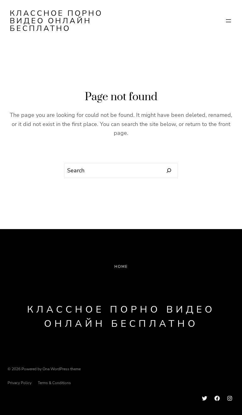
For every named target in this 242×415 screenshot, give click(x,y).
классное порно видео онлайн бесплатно (56, 20)
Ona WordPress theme (62, 369)
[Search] (169, 170)
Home (121, 266)
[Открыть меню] (228, 21)
